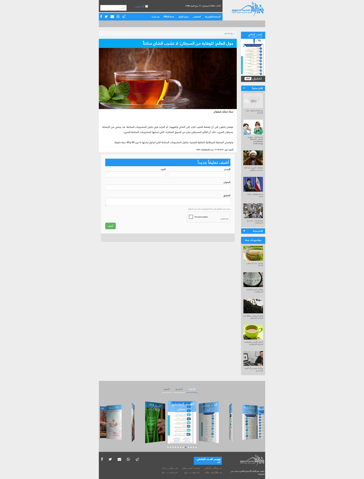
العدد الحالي (255, 35)
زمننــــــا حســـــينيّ (191, 468)
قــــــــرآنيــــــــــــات (170, 468)
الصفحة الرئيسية (213, 16)
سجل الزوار (184, 16)
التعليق (227, 195)
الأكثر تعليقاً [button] (257, 88)
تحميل (257, 78)
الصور (167, 389)
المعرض (197, 16)
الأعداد (192, 389)
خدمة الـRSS (169, 16)
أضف (110, 226)
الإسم (227, 169)
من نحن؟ (156, 16)
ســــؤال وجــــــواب (213, 472)
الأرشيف (140, 6)
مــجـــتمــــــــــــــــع (170, 472)
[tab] (253, 88)
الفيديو (179, 389)
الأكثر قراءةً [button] (258, 231)
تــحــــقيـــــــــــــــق (192, 472)
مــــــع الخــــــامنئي (213, 468)
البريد (163, 169)
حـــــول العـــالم (229, 33)
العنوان (227, 182)
